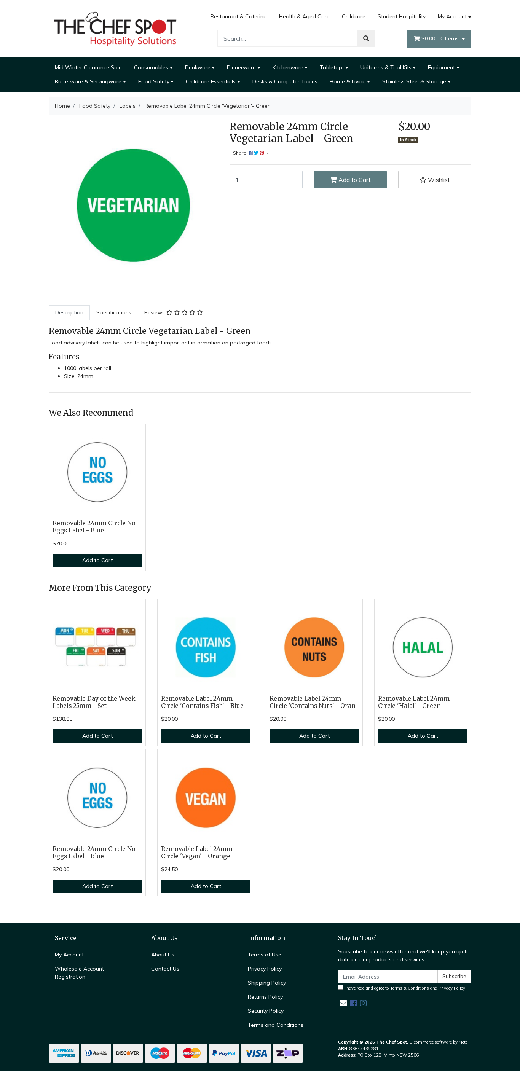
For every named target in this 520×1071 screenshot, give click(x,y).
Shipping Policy (267, 982)
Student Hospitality (402, 16)
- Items (440, 38)
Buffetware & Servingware (88, 81)
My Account (452, 16)
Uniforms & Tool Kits (386, 67)
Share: (241, 153)
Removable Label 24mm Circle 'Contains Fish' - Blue (202, 702)
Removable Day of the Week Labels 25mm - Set (94, 702)
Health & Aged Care (304, 16)
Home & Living (348, 81)
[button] (434, 179)
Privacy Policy (265, 968)
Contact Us (165, 968)
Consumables (151, 67)
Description (69, 312)
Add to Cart (354, 179)
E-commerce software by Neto (438, 1042)
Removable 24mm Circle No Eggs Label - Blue (94, 527)
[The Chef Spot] (115, 28)
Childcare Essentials (211, 81)
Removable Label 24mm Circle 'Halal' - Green (414, 702)
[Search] (366, 38)
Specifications (113, 312)
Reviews (155, 312)
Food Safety (153, 81)
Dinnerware (241, 67)
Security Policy (266, 1010)
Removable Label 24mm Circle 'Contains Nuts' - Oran (313, 702)
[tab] (69, 312)
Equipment (441, 67)
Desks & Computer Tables (284, 81)
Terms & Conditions (409, 988)
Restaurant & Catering (239, 16)
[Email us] (343, 1003)
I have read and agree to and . (404, 988)
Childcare (353, 16)
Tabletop (332, 67)
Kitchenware (288, 67)
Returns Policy (265, 996)
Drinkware (198, 67)
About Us (162, 954)
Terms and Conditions (275, 1025)
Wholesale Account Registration (79, 972)
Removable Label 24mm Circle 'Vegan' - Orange (197, 852)
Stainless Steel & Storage (414, 81)
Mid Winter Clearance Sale (88, 67)
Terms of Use (264, 954)
